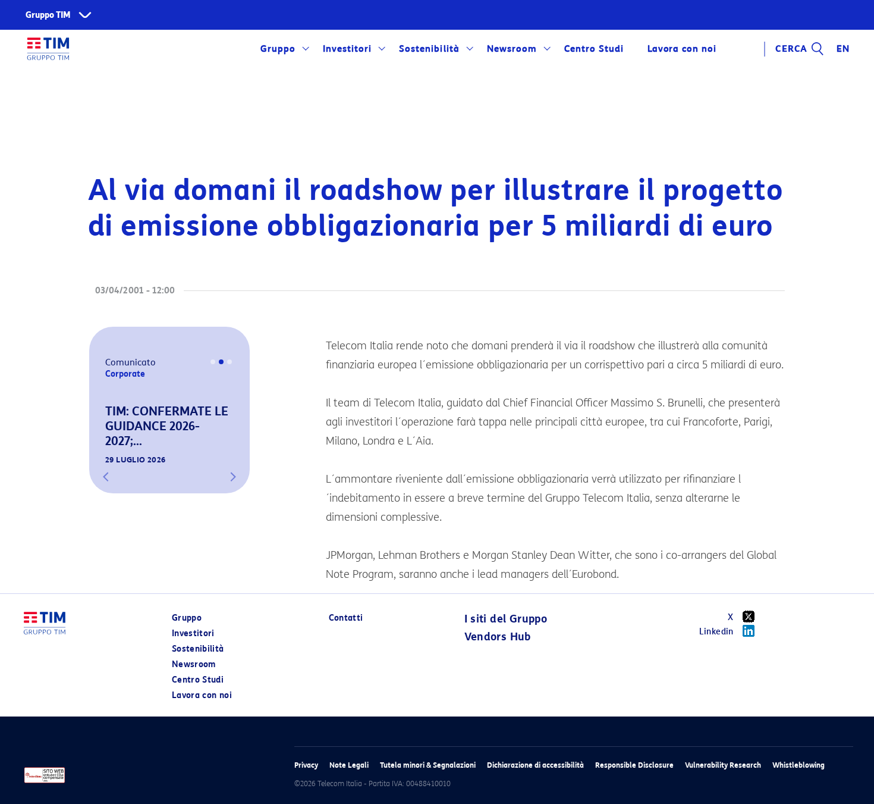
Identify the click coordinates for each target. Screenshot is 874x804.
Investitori (347, 48)
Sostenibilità (429, 48)
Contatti (346, 618)
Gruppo (277, 48)
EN (843, 48)
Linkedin (716, 632)
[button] (106, 476)
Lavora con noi (202, 695)
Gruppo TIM (48, 15)
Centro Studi (198, 680)
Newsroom (512, 48)
